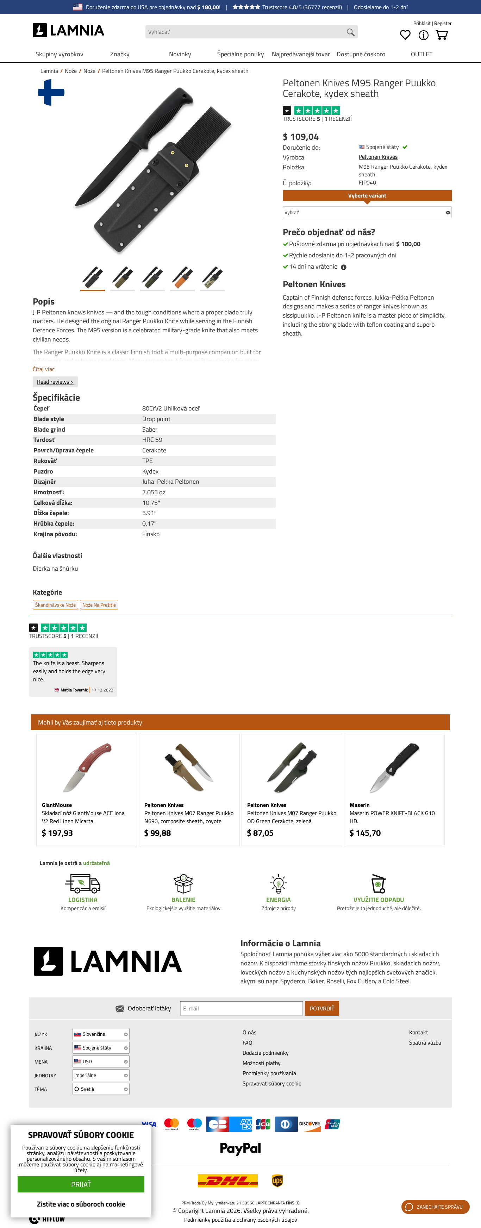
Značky (120, 54)
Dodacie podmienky (266, 1052)
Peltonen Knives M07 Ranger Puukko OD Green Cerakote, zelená (291, 817)
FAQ (247, 1042)
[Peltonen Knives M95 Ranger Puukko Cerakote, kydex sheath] (152, 169)
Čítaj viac (44, 369)
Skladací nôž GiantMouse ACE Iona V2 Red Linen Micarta (83, 817)
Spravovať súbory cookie (272, 1083)
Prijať (81, 1184)
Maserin (360, 805)
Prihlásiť (422, 23)
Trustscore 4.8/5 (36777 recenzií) (302, 7)
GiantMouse (57, 805)
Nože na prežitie (99, 604)
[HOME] (68, 31)
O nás (249, 1032)
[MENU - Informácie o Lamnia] (423, 35)
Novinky (180, 54)
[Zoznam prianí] (405, 35)
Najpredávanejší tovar (301, 54)
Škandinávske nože (55, 604)
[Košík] (442, 35)
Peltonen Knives (378, 156)
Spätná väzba (425, 1042)
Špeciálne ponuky (240, 54)
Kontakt (418, 1032)
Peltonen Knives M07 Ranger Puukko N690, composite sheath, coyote (188, 817)
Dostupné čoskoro (361, 54)
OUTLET (421, 54)
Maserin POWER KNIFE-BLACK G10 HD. (392, 817)
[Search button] (351, 32)
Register (443, 23)
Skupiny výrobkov (59, 54)
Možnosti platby (262, 1063)
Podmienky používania (269, 1073)
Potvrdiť (322, 1008)
